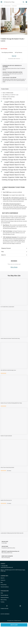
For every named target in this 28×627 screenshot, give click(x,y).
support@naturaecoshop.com (7, 567)
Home (2, 5)
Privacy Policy (3, 584)
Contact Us (3, 580)
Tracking (2, 602)
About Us (2, 578)
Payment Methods (4, 595)
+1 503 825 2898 (4, 565)
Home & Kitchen (7, 5)
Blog (2, 582)
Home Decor (14, 5)
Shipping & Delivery (5, 597)
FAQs (2, 593)
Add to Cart (14, 625)
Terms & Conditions (5, 586)
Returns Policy (4, 599)
